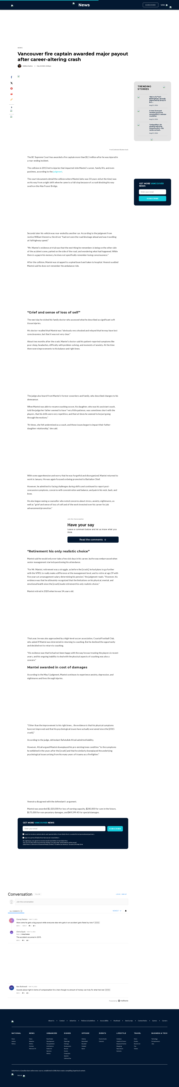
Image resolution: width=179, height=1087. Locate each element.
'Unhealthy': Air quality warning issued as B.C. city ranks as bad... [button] (156, 127)
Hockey (84, 1039)
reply (18, 926)
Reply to (23, 934)
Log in (118, 894)
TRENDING (144, 87)
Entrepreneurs (155, 1041)
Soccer (83, 1048)
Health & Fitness (121, 1041)
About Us (51, 1021)
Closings (66, 1043)
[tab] (16, 911)
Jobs (152, 1043)
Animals (31, 1046)
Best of (66, 1048)
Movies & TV (32, 1048)
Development (50, 1041)
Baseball (84, 1043)
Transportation (51, 1043)
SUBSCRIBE (150, 5)
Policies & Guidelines (88, 1021)
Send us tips (129, 1021)
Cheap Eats (67, 1053)
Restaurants (67, 1046)
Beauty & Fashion (121, 1043)
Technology (154, 1039)
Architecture (50, 1046)
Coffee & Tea (67, 1058)
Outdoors (119, 1039)
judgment (57, 171)
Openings (67, 1041)
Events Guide (103, 1039)
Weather (31, 1041)
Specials (66, 1056)
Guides (136, 1041)
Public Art (49, 1048)
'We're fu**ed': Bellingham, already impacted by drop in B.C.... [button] (157, 99)
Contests (119, 1051)
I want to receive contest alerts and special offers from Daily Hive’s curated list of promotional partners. (59, 834)
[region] (68, 947)
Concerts (101, 1041)
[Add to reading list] (11, 117)
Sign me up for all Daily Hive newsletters (41, 838)
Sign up (124, 894)
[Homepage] (17, 1021)
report (124, 926)
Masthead (116, 1021)
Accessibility (104, 1021)
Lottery (14, 1041)
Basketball (85, 1041)
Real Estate (50, 1039)
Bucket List (137, 1043)
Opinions (49, 1051)
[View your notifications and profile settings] (125, 910)
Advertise (73, 1021)
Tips (135, 1046)
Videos (136, 1048)
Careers (164, 1021)
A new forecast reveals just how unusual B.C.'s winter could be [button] (157, 113)
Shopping (119, 1046)
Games (154, 1021)
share (119, 926)
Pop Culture (120, 1048)
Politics (14, 1043)
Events (66, 1051)
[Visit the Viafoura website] (123, 1001)
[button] (143, 99)
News (13, 1039)
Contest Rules (142, 1021)
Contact (62, 1021)
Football (84, 1046)
